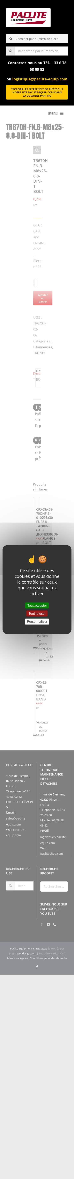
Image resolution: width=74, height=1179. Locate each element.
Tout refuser (37, 613)
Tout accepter (37, 605)
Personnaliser (37, 621)
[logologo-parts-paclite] (28, 10)
